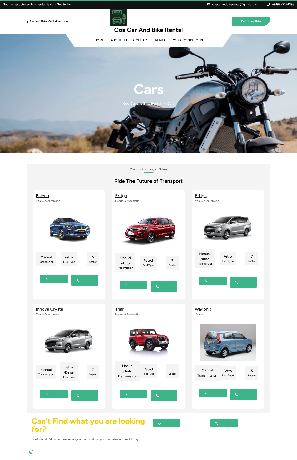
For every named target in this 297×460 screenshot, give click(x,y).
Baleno (42, 195)
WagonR (203, 309)
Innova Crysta (49, 309)
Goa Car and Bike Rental (148, 29)
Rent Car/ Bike (251, 21)
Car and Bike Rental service (49, 21)
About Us (119, 40)
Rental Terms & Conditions (179, 40)
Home (99, 40)
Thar (119, 309)
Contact (141, 40)
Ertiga (121, 195)
